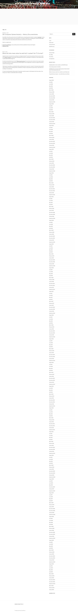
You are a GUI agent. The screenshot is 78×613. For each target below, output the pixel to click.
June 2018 (51, 271)
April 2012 (51, 415)
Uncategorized (51, 58)
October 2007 (51, 488)
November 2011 (52, 425)
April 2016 (51, 323)
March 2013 (51, 394)
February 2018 (51, 279)
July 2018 (50, 269)
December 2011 (52, 423)
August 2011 (51, 431)
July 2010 (50, 457)
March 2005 (51, 550)
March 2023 (51, 159)
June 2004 (51, 567)
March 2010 (51, 465)
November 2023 (52, 143)
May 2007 (51, 498)
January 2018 (51, 281)
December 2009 (52, 471)
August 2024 (51, 125)
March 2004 (51, 573)
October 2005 (51, 536)
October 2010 (51, 451)
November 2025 (52, 97)
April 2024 (51, 133)
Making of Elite (5, 46)
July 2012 (50, 409)
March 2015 (51, 348)
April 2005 (51, 548)
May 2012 (51, 413)
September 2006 (52, 514)
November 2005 (52, 534)
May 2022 (51, 178)
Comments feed (52, 44)
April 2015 (51, 346)
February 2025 (51, 113)
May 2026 (51, 86)
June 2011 (51, 435)
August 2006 (51, 516)
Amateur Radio (51, 52)
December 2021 (52, 188)
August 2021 (51, 196)
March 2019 (51, 253)
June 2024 (51, 129)
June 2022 (51, 176)
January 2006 (51, 530)
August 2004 (51, 563)
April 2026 (51, 88)
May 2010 (51, 461)
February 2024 (51, 137)
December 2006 (52, 508)
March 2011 (51, 441)
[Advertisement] (39, 16)
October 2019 (51, 240)
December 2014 (52, 354)
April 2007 (51, 500)
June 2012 (51, 411)
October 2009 (51, 475)
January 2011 (51, 445)
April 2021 (51, 204)
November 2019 (52, 238)
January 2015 (51, 352)
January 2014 (51, 376)
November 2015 (52, 332)
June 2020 (51, 224)
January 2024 (51, 139)
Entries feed (51, 42)
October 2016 (51, 311)
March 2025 (51, 111)
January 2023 (51, 163)
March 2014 (51, 372)
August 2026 (51, 80)
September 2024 (52, 123)
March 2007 (51, 502)
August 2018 (51, 267)
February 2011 (51, 443)
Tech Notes (51, 56)
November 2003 (52, 581)
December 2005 (52, 532)
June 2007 (51, 496)
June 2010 (51, 459)
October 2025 (51, 99)
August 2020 (51, 220)
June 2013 (51, 388)
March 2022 (51, 182)
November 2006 (52, 510)
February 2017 (51, 303)
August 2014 (51, 362)
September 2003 (52, 583)
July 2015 (50, 340)
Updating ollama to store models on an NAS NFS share (58, 64)
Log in (50, 40)
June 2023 (51, 153)
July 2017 (50, 293)
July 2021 (50, 198)
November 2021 (52, 190)
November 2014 (52, 356)
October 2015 (51, 334)
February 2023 (51, 161)
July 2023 (50, 151)
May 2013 (51, 390)
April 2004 (51, 571)
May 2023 (51, 155)
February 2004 (51, 575)
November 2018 (52, 261)
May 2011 (51, 437)
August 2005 (51, 540)
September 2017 (52, 289)
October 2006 (51, 512)
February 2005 (51, 552)
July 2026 (50, 82)
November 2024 (52, 119)
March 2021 (51, 206)
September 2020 (52, 218)
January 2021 (51, 210)
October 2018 (51, 263)
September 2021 (52, 194)
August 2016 (51, 315)
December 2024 (52, 117)
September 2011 (52, 429)
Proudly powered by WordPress (20, 610)
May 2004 (51, 569)
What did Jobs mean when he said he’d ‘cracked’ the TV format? (22, 53)
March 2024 (51, 135)
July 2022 (50, 174)
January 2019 (51, 257)
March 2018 (51, 277)
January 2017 (51, 305)
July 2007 (51, 494)
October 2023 (51, 145)
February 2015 (51, 350)
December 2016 (52, 307)
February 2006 (51, 528)
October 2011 (51, 427)
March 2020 (51, 230)
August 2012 (51, 407)
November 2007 (52, 486)
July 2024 (50, 127)
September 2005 (52, 538)
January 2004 (51, 577)
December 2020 (52, 212)
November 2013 (52, 380)
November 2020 (52, 214)
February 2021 (51, 208)
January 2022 (51, 186)
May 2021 (51, 202)
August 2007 (51, 492)
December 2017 (52, 283)
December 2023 (52, 141)
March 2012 (51, 417)
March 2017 (51, 301)
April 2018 (51, 275)
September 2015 (52, 336)
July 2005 (51, 542)
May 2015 (51, 344)
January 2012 (51, 421)
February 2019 (51, 255)
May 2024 (51, 131)
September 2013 (52, 384)
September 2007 (52, 490)
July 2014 (50, 364)
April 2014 (51, 370)
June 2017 (51, 295)
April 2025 (51, 109)
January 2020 (51, 234)
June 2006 (51, 520)
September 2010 (52, 453)
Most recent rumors (21, 61)
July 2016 (50, 317)
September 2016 (52, 313)
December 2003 (52, 579)
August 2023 (51, 149)
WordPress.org (51, 46)
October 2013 (51, 382)
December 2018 (52, 259)
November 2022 (52, 167)
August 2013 (51, 386)
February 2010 (51, 467)
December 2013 (52, 378)
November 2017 (52, 285)
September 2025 (52, 101)
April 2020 (51, 228)
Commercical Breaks (7, 44)
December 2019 (52, 236)
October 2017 (51, 287)
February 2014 (51, 374)
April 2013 (51, 392)
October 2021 (51, 192)
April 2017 (51, 299)
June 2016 (51, 319)
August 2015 (51, 338)
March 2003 (51, 585)
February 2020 (51, 232)
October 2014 (51, 358)
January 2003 (51, 589)
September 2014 (52, 360)
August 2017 (51, 291)
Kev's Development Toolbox (32, 4)
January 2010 (51, 469)
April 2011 (51, 439)
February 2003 (51, 587)
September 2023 (52, 147)
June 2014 (51, 366)
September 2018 (52, 265)
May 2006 (51, 522)
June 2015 (51, 342)
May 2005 (51, 546)
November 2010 (52, 449)
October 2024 (51, 121)
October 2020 (51, 216)
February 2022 (51, 184)
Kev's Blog (51, 54)
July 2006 (51, 518)
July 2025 (50, 105)
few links (39, 37)
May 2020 (51, 226)
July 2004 (51, 565)
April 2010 (51, 463)
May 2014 (51, 368)
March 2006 (51, 526)
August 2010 (51, 455)
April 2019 (51, 251)
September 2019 (52, 242)
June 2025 (51, 107)
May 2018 (51, 273)
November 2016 (52, 309)
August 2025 (51, 103)
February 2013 (51, 396)
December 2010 (52, 447)
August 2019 (51, 244)
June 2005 (51, 544)
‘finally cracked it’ (7, 57)
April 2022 (51, 180)
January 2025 (51, 115)
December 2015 (52, 330)
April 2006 (51, 524)
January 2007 (51, 506)
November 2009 (52, 473)
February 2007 (51, 504)
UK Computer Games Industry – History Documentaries (20, 34)
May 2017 (51, 297)
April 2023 (51, 157)
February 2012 (51, 419)
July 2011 (50, 433)
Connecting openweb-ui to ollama (55, 66)
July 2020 (51, 222)
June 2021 (51, 200)
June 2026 (51, 84)
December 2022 (52, 165)
